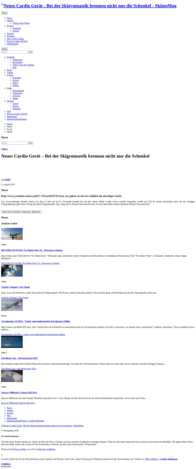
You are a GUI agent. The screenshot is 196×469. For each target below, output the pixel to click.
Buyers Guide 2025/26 (17, 41)
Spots (9, 88)
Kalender (17, 28)
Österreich (17, 93)
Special (10, 33)
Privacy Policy (20, 449)
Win (9, 111)
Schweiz (16, 96)
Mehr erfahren (151, 459)
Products (11, 36)
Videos (10, 20)
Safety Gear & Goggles (23, 65)
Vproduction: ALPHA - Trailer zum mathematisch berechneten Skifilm (35, 321)
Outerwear (17, 59)
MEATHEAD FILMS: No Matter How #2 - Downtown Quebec (32, 250)
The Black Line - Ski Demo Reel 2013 (19, 358)
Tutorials (17, 109)
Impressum (12, 116)
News (9, 18)
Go (30, 52)
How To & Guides (15, 38)
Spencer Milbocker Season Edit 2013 (19, 392)
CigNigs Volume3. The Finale (15, 287)
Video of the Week (21, 23)
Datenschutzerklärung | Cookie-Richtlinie (25, 421)
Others (16, 85)
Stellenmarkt (12, 44)
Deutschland (18, 90)
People (16, 106)
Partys (15, 83)
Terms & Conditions (46, 449)
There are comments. (21, 212)
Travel (15, 103)
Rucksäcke (18, 62)
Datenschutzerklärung (17, 119)
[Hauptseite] (88, 5)
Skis (15, 67)
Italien (15, 98)
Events (10, 26)
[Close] (2, 454)
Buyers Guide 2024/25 (17, 114)
